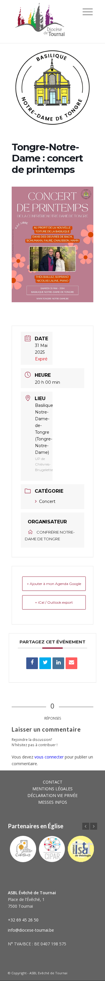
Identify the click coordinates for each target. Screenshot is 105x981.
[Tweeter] (45, 663)
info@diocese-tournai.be (31, 930)
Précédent (85, 826)
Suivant (93, 826)
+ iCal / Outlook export (54, 602)
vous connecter (49, 757)
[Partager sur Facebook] (32, 663)
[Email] (71, 663)
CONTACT (52, 782)
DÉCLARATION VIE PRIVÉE (52, 795)
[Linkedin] (58, 663)
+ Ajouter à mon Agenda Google (54, 583)
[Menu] (88, 11)
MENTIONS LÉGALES (52, 788)
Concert (47, 501)
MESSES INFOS (52, 802)
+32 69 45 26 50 (23, 920)
